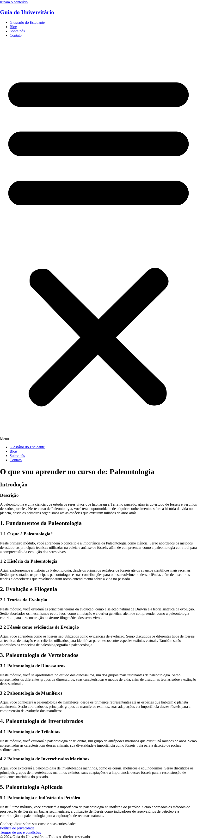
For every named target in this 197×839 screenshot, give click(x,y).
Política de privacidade (17, 828)
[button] (98, 241)
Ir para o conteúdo (14, 2)
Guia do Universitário (27, 12)
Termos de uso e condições (20, 832)
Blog (13, 27)
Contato (16, 35)
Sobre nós (17, 31)
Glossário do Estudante (27, 22)
